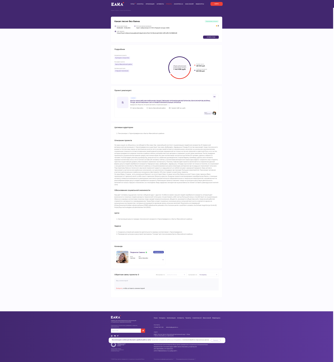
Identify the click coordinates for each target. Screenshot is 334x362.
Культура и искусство (122, 58)
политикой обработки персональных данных (195, 339)
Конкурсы (140, 4)
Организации (150, 4)
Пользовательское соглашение (185, 359)
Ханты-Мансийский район (123, 64)
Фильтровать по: (160, 274)
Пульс (133, 4)
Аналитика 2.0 (178, 4)
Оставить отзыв (211, 37)
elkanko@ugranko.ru (172, 327)
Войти (217, 4)
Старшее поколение (121, 71)
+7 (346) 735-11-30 (158, 327)
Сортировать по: (192, 274)
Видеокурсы (200, 4)
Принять (215, 340)
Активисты (160, 4)
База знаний (189, 4)
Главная (112, 10)
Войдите (119, 288)
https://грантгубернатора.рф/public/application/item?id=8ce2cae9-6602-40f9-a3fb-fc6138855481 (147, 33)
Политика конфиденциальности (163, 359)
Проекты (169, 4)
